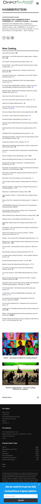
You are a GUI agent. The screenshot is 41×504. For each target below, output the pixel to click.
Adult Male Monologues (9, 457)
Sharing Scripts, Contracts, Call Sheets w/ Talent (16, 434)
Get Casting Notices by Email (11, 416)
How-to (4, 451)
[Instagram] (12, 37)
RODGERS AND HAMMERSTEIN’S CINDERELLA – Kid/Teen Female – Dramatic (20, 20)
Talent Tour (5, 414)
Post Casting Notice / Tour (10, 432)
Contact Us (5, 423)
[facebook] (4, 37)
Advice (4, 421)
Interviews (5, 453)
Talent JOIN (5, 412)
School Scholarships (8, 436)
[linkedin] (8, 37)
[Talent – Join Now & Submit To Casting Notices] (20, 344)
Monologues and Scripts (9, 449)
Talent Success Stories (9, 418)
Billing (4, 464)
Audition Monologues (10, 17)
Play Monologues (7, 455)
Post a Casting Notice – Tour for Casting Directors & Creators (20, 388)
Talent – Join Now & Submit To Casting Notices (20, 358)
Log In (4, 438)
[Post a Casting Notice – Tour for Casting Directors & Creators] (20, 373)
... (34, 30)
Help (3, 466)
